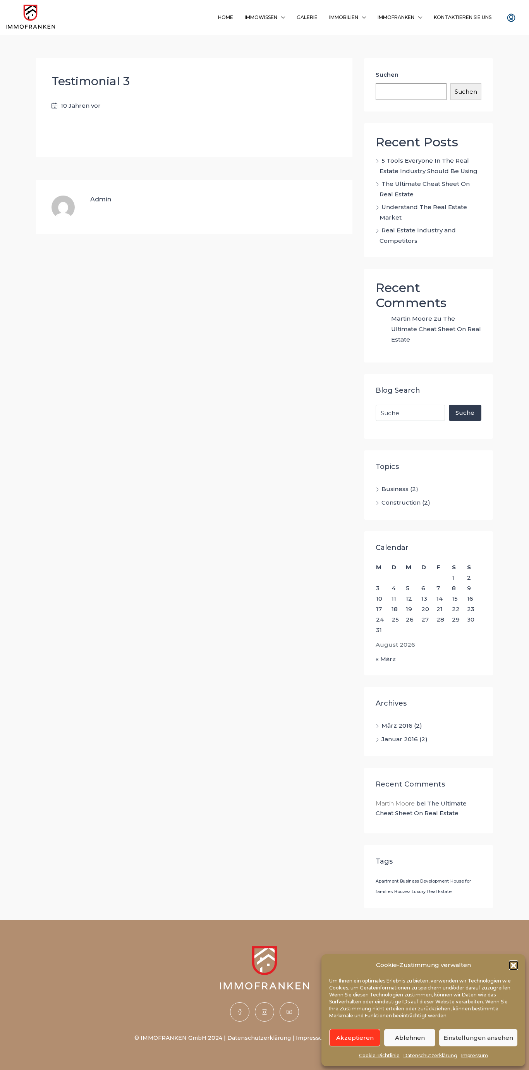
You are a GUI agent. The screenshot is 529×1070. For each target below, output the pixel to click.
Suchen (387, 74)
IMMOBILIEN (343, 17)
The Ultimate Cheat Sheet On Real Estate (436, 329)
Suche (464, 412)
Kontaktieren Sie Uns (462, 17)
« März (386, 659)
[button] (513, 965)
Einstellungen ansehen (478, 1037)
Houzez (402, 891)
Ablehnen (410, 1037)
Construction (401, 502)
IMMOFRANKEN (396, 17)
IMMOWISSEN (261, 17)
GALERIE (307, 17)
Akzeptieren (355, 1037)
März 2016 (396, 725)
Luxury (419, 891)
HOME (225, 17)
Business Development (424, 881)
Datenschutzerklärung (430, 1055)
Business (395, 489)
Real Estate (439, 891)
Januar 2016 (399, 739)
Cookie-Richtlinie (379, 1055)
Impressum (474, 1055)
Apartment (387, 881)
